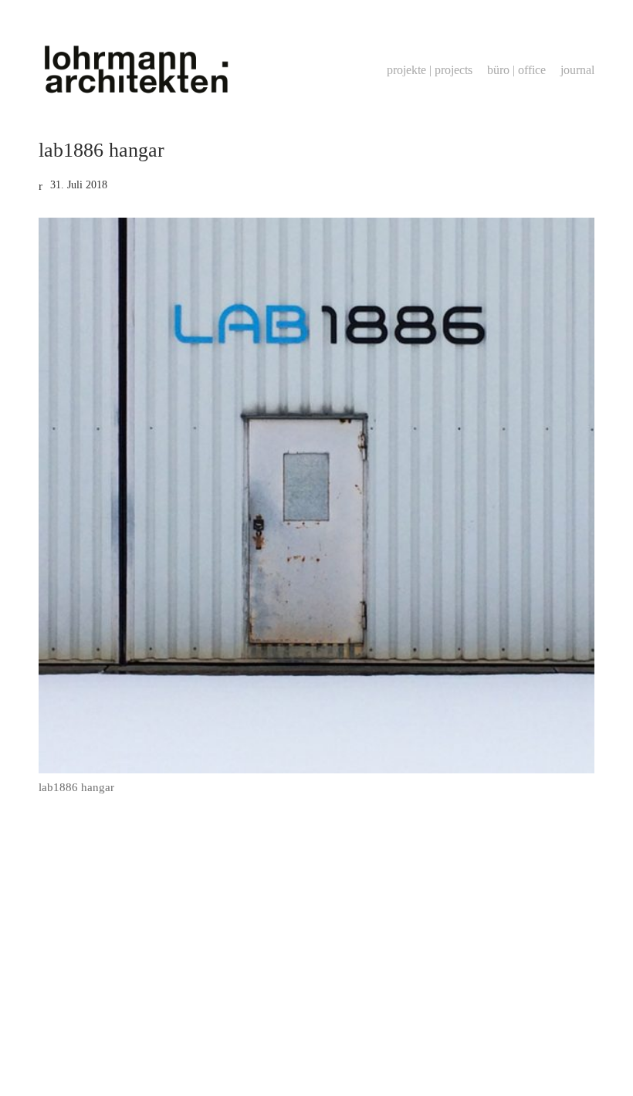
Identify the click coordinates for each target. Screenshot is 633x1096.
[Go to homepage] (135, 70)
